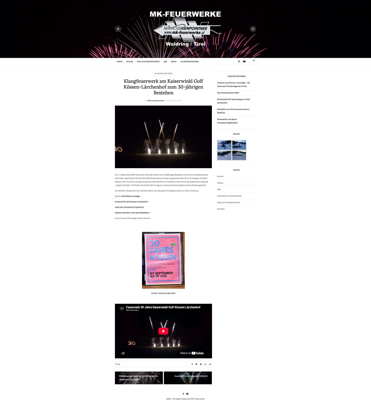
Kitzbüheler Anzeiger (130, 196)
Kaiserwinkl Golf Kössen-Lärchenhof (131, 201)
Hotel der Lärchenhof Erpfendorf (129, 207)
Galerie (129, 62)
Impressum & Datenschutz (229, 196)
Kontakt (220, 209)
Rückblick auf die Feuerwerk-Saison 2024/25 (233, 111)
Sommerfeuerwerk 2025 (228, 93)
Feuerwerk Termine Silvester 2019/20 (191, 376)
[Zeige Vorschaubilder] (163, 293)
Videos (120, 62)
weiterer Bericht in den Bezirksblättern (132, 212)
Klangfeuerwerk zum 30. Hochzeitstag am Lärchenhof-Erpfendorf (138, 378)
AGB (165, 62)
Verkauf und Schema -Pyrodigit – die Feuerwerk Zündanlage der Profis (233, 84)
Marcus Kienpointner (156, 101)
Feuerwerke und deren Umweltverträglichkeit (227, 121)
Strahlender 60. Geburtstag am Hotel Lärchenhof (233, 101)
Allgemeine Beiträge (189, 62)
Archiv (174, 62)
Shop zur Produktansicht (148, 62)
